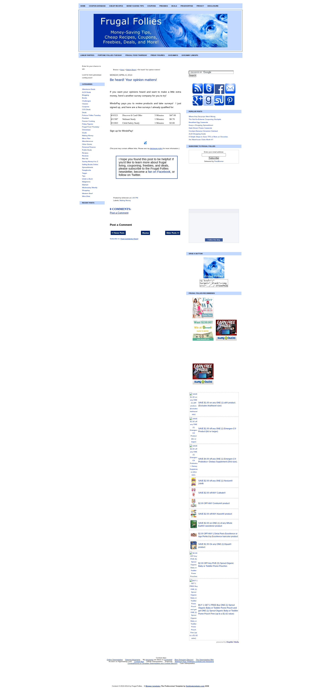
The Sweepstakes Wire (205, 660)
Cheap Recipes (116, 6)
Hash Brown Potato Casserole (200, 128)
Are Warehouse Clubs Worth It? (201, 139)
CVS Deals (86, 109)
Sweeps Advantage (132, 660)
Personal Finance (89, 147)
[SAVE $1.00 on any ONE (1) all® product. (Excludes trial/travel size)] (193, 414)
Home (82, 6)
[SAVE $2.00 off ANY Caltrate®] (193, 496)
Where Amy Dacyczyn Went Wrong (202, 116)
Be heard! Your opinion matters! (133, 80)
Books (84, 98)
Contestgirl (168, 660)
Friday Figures (158, 55)
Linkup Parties (87, 55)
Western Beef (87, 193)
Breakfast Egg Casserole (198, 122)
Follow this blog (214, 240)
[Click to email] (230, 93)
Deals (174, 6)
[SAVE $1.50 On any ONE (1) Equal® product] (193, 549)
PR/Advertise (187, 6)
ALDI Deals (86, 92)
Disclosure (213, 6)
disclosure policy (156, 148)
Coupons (151, 6)
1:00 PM (134, 198)
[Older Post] (172, 235)
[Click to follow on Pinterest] (230, 105)
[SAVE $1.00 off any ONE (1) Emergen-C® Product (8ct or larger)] (193, 442)
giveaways (149, 660)
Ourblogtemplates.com (195, 686)
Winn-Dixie (86, 196)
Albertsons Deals (88, 89)
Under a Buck (87, 179)
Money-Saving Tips (135, 6)
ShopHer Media (232, 642)
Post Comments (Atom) (129, 239)
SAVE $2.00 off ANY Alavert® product (215, 514)
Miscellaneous (87, 141)
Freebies (163, 6)
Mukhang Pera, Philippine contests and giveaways (194, 661)
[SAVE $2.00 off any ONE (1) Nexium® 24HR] (193, 485)
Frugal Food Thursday (136, 55)
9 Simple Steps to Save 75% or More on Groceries (208, 137)
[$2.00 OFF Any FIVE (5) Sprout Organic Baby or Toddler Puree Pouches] (193, 576)
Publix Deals (87, 150)
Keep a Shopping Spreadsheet (201, 125)
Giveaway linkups (190, 55)
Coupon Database (97, 6)
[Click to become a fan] (219, 93)
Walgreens (86, 182)
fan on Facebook (159, 171)
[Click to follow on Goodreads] (208, 105)
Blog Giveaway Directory (184, 660)
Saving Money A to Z (90, 161)
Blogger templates (153, 686)
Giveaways (173, 55)
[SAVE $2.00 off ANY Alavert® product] (193, 517)
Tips (83, 176)
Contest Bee (139, 661)
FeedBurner (219, 161)
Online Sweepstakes (115, 660)
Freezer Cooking (88, 121)
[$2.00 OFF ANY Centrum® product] (193, 507)
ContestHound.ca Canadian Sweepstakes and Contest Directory (152, 663)
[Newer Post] (118, 235)
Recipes (85, 153)
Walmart (85, 185)
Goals (84, 133)
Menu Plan (86, 138)
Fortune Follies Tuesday (110, 55)
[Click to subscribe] (197, 93)
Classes (85, 104)
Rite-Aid (85, 159)
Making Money (87, 135)
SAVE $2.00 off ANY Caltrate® (212, 493)
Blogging (85, 95)
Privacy (200, 6)
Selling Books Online (90, 164)
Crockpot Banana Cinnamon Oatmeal (203, 131)
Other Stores (87, 144)
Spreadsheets (87, 167)
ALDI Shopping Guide (197, 134)
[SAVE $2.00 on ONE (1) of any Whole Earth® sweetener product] (193, 528)
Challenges (86, 101)
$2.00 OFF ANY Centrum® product (214, 503)
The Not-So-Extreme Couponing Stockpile (205, 119)
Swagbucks (86, 170)
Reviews (85, 156)
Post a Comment (119, 213)
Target (84, 173)
